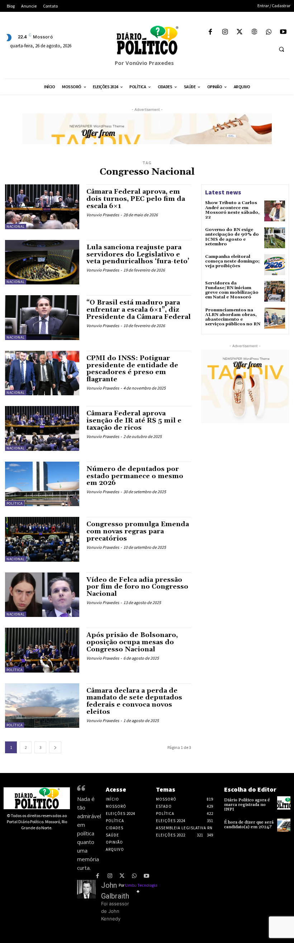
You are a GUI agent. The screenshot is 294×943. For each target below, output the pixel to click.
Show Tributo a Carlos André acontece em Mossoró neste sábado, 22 (232, 210)
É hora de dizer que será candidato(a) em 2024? (249, 825)
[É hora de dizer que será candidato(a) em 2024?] (283, 825)
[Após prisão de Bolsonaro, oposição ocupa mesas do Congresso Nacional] (42, 650)
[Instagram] (225, 32)
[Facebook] (210, 32)
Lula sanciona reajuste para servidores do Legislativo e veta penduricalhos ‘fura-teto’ (137, 254)
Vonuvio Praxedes (102, 214)
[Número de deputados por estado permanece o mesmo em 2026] (42, 484)
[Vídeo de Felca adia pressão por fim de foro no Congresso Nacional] (42, 594)
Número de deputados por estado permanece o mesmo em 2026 (134, 476)
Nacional (15, 226)
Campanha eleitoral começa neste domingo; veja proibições (232, 261)
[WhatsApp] (268, 32)
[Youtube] (283, 32)
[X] (239, 32)
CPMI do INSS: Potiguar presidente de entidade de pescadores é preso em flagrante (132, 368)
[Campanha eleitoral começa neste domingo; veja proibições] (274, 264)
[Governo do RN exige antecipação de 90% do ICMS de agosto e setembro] (274, 237)
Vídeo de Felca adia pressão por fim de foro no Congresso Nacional (137, 587)
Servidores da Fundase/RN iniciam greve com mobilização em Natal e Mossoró (232, 290)
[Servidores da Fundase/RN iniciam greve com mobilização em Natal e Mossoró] (274, 291)
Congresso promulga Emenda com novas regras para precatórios (137, 531)
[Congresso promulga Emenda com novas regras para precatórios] (42, 539)
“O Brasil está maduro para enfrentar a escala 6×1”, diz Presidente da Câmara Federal (138, 309)
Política (14, 503)
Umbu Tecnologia (141, 885)
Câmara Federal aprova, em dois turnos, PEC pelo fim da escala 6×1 (135, 199)
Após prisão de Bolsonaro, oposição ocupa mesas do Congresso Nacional (132, 642)
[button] (281, 49)
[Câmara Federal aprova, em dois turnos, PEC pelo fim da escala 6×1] (42, 206)
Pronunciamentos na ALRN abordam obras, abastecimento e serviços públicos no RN (232, 317)
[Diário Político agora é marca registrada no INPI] (283, 803)
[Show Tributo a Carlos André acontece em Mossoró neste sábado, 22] (274, 211)
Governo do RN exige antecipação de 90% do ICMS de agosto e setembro (232, 237)
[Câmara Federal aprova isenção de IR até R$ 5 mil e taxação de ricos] (42, 428)
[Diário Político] (146, 40)
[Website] (254, 32)
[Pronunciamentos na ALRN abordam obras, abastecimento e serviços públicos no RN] (274, 318)
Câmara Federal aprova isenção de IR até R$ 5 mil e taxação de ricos (133, 420)
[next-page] (55, 747)
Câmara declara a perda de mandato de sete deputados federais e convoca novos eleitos (134, 701)
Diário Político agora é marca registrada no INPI (247, 804)
